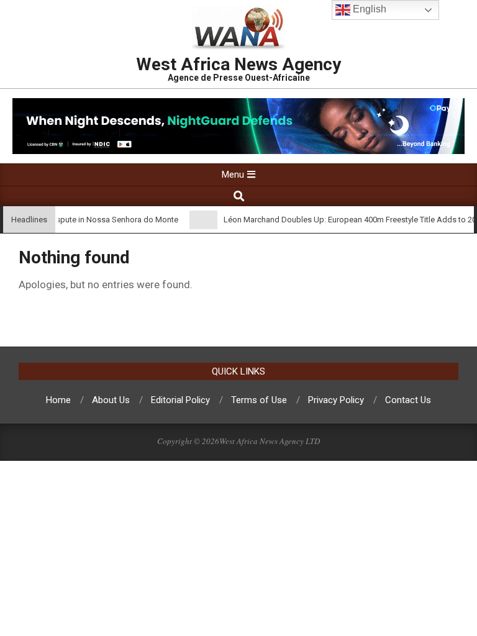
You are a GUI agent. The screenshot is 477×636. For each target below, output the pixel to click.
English (368, 9)
